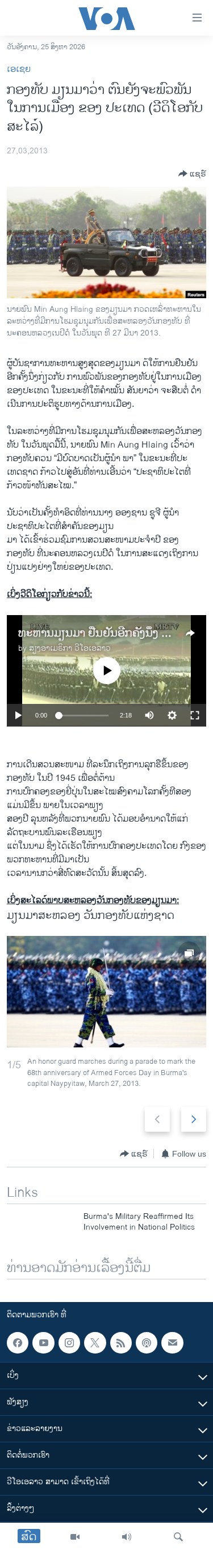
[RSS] (121, 1343)
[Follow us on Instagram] (69, 1343)
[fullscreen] (194, 715)
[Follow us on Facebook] (17, 1343)
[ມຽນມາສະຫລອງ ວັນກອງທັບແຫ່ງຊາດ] (106, 991)
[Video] (75, 1537)
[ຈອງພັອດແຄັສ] (172, 1343)
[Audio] (127, 1537)
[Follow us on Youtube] (43, 1343)
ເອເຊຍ (19, 69)
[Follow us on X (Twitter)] (95, 1343)
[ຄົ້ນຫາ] (178, 1537)
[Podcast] (146, 1343)
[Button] (192, 174)
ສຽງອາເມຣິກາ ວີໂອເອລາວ (70, 648)
